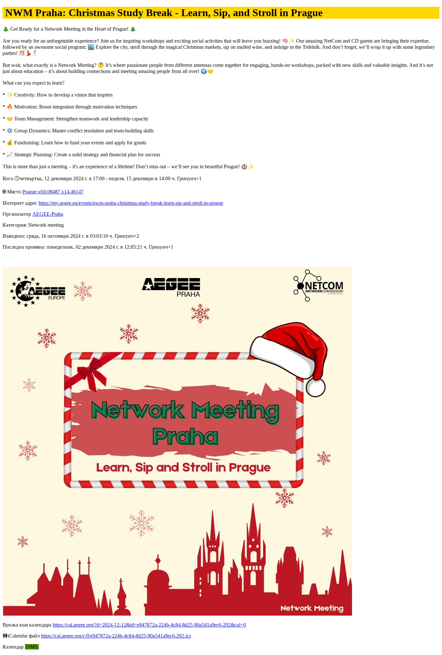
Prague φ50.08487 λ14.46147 (52, 191)
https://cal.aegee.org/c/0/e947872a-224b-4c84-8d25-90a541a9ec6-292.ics (116, 636)
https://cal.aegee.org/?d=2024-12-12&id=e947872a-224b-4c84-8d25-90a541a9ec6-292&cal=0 (149, 625)
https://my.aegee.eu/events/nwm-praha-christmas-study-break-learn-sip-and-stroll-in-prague (131, 203)
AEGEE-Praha (47, 214)
